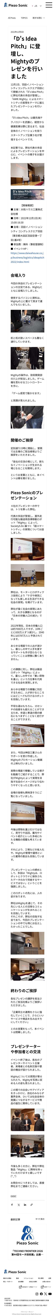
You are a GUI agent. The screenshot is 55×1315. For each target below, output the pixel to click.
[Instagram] (37, 1294)
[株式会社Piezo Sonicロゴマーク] (27, 1235)
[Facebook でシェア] (12, 1204)
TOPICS (24, 18)
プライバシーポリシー (27, 1312)
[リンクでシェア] (31, 1204)
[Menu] (49, 5)
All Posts (12, 18)
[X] (45, 1294)
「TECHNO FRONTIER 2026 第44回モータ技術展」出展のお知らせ (27, 1252)
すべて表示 (39, 1219)
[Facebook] (41, 1294)
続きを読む (37, 18)
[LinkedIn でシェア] (25, 1204)
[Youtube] (50, 1294)
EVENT (13, 1196)
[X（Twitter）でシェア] (18, 1204)
